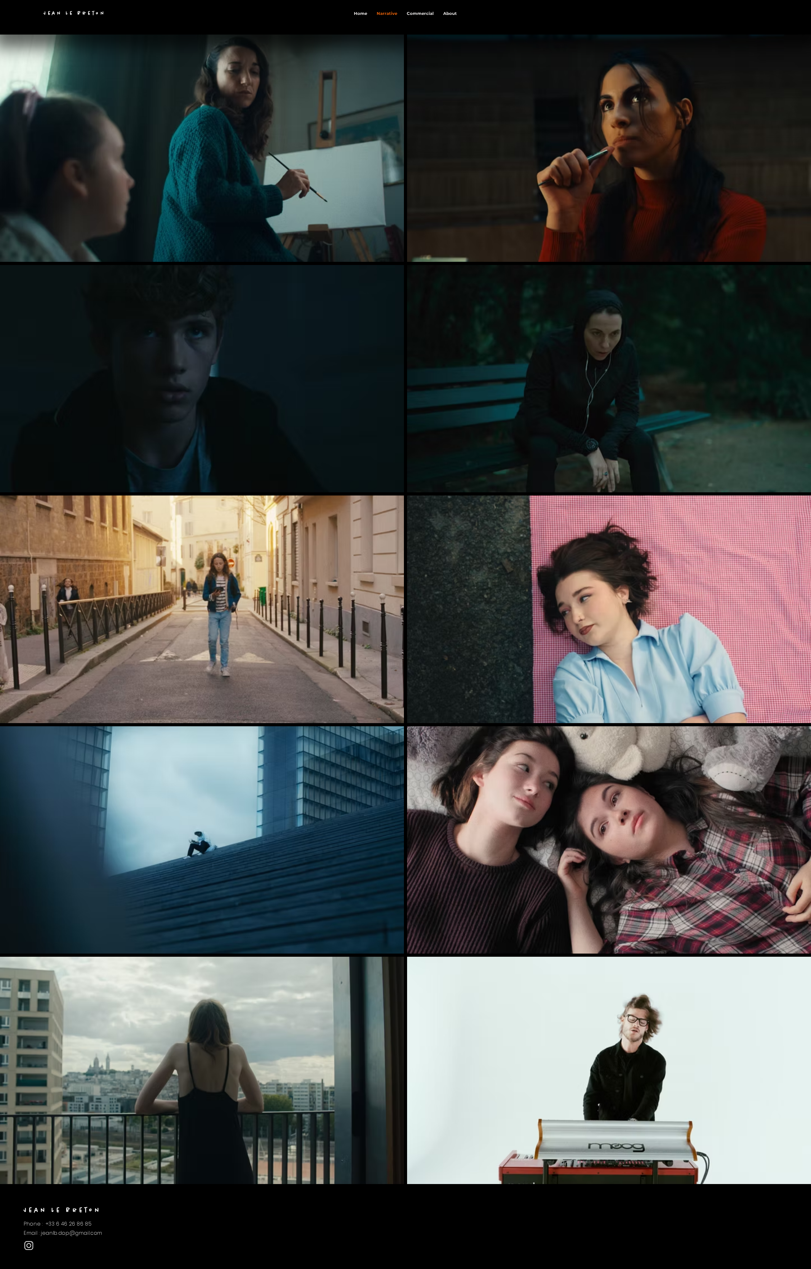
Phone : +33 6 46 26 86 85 (58, 1223)
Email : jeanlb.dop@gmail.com (63, 1233)
